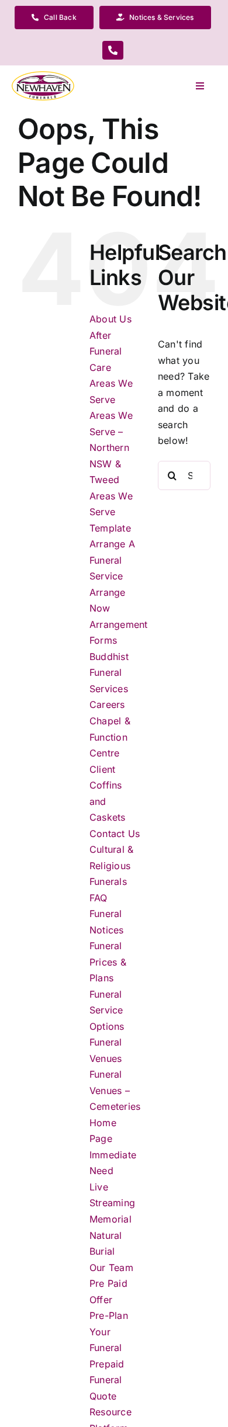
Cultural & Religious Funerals (111, 865)
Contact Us (114, 833)
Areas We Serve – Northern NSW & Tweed (111, 447)
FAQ (98, 898)
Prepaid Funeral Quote (107, 1380)
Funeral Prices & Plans (107, 962)
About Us (110, 319)
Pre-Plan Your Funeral (108, 1331)
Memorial (110, 1219)
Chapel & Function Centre (109, 737)
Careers (107, 704)
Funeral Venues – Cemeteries (114, 1090)
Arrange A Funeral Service (112, 560)
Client (102, 769)
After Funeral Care (105, 351)
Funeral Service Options (107, 1010)
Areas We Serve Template (111, 512)
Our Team (111, 1267)
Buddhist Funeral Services (109, 673)
